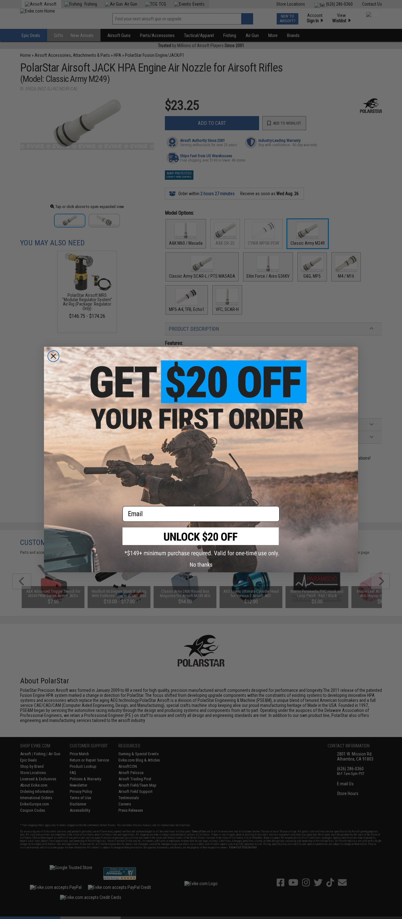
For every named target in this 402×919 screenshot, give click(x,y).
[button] (201, 542)
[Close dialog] (53, 356)
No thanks (201, 564)
